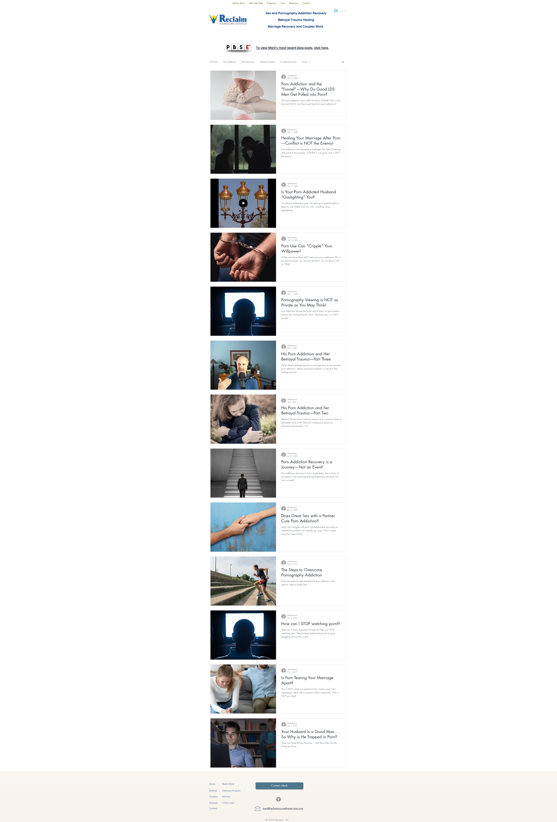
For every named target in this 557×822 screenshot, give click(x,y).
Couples (213, 796)
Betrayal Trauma (267, 61)
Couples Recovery (288, 61)
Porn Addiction (229, 61)
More (304, 61)
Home (212, 784)
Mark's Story (228, 784)
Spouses (213, 803)
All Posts (214, 61)
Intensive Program (231, 790)
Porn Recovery (248, 61)
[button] (256, 3)
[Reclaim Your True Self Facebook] (278, 799)
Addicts (213, 790)
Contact (213, 808)
